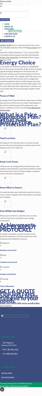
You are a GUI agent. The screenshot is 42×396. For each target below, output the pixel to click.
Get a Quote (31, 48)
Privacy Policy (4, 386)
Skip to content (5, 1)
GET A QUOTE (7, 41)
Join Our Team (6, 373)
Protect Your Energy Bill (9, 57)
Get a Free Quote (7, 377)
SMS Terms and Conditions (19, 386)
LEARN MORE (5, 45)
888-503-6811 (12, 354)
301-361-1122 (12, 349)
